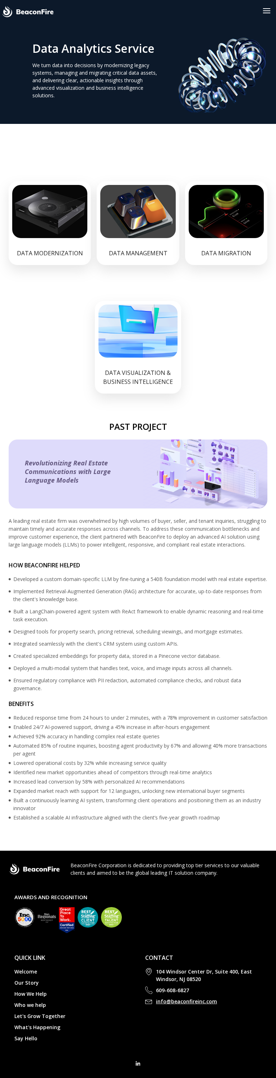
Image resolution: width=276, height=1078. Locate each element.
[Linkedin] (138, 1063)
